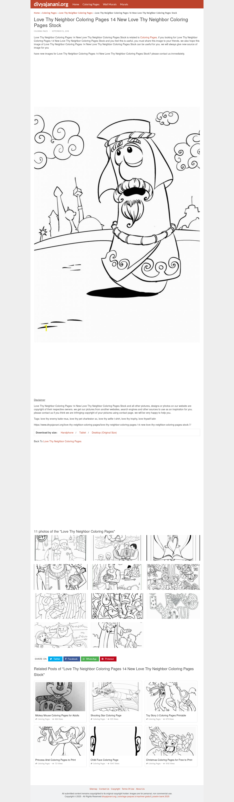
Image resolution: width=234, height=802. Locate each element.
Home (75, 4)
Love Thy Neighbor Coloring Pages (62, 441)
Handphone (67, 432)
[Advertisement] (117, 82)
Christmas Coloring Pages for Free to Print (169, 759)
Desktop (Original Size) (104, 432)
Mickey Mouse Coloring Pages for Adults (57, 715)
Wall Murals (110, 4)
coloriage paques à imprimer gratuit (134, 796)
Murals (124, 4)
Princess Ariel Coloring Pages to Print (55, 759)
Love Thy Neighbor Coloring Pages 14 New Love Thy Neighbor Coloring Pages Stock (74, 557)
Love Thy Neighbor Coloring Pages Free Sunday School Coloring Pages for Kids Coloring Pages (136, 586)
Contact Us (104, 788)
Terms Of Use (128, 788)
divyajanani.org (51, 4)
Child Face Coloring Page (104, 759)
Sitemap (93, 788)
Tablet (82, 432)
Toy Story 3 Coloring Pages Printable (166, 715)
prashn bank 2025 (160, 796)
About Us (140, 788)
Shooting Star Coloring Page (106, 715)
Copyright (115, 788)
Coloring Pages (91, 4)
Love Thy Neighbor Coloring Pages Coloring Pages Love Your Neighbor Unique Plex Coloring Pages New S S (142, 615)
